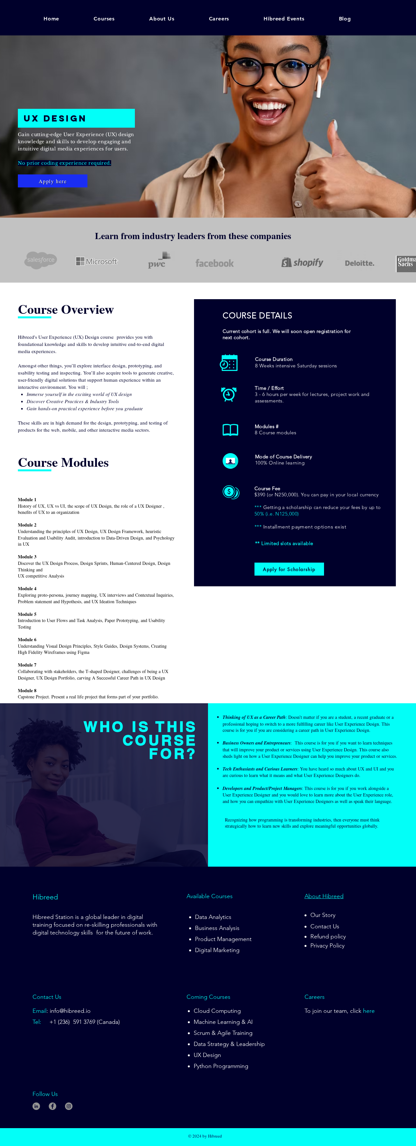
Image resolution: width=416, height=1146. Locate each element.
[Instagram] (68, 1106)
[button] (115, 19)
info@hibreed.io (70, 1010)
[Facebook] (52, 1106)
